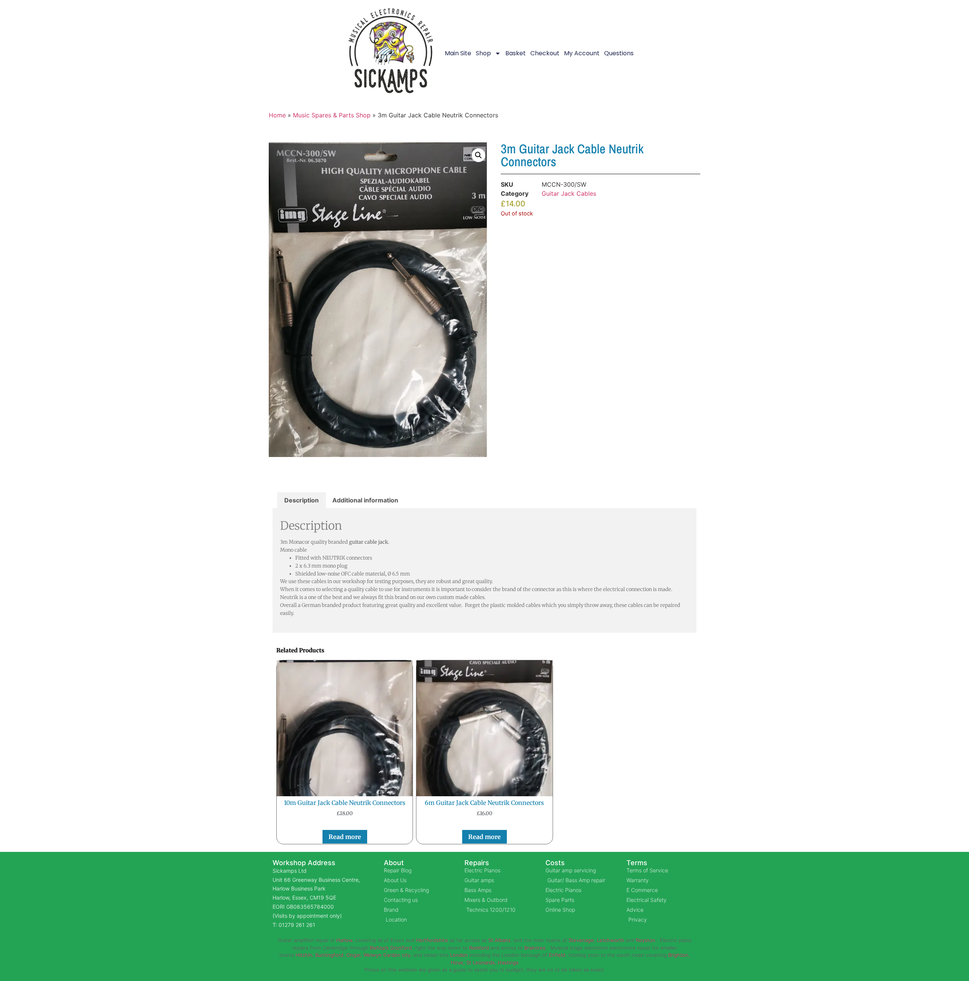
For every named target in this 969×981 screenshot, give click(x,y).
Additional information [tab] (365, 500)
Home (277, 115)
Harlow (344, 940)
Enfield (557, 955)
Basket (515, 53)
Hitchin (304, 955)
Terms (636, 863)
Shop (483, 53)
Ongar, (354, 955)
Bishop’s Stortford (391, 948)
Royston (645, 940)
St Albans (499, 940)
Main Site (458, 53)
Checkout (544, 53)
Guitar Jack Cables (569, 193)
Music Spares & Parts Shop (332, 115)
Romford (479, 948)
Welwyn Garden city (386, 955)
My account (582, 53)
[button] (478, 155)
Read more (345, 837)
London (459, 955)
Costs (555, 863)
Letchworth (610, 940)
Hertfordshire (432, 940)
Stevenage (581, 940)
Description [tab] (301, 500)
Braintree (535, 948)
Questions (619, 53)
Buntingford (329, 955)
